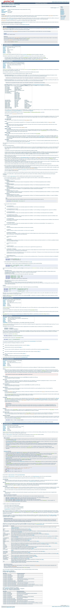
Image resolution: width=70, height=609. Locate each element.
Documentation (11, 4)
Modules (53, 1)
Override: (4, 50)
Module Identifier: (4, 11)
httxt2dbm (42, 349)
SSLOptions (51, 158)
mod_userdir (41, 59)
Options (52, 453)
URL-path (57, 398)
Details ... (28, 345)
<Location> (23, 458)
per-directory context (10, 441)
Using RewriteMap (32, 341)
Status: (3, 10)
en (57, 7)
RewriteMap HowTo (25, 357)
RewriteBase (15, 409)
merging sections (22, 461)
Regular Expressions (36, 476)
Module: (4, 52)
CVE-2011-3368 (38, 399)
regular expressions (11, 474)
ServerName (38, 133)
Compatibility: (5, 322)
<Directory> (44, 370)
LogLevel (49, 28)
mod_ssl (50, 122)
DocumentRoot (25, 57)
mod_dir (43, 391)
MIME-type (16, 557)
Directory (15, 441)
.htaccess (17, 452)
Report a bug (67, 1)
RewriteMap (35, 512)
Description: (4, 9)
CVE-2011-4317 (45, 399)
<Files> (28, 458)
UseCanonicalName (27, 112)
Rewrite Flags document (40, 524)
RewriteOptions (38, 461)
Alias (45, 57)
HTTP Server (6, 4)
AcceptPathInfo (44, 130)
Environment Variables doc (18, 110)
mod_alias (32, 413)
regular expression (9, 434)
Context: (4, 49)
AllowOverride (38, 454)
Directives (56, 1)
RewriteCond (29, 447)
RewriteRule (29, 54)
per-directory (25, 54)
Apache (2, 4)
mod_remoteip (27, 120)
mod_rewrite (5, 15)
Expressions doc (9, 110)
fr (58, 7)
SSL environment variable (25, 157)
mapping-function (41, 136)
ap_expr (31, 261)
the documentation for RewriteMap (38, 84)
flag (48, 515)
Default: (4, 48)
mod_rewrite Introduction (21, 474)
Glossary (61, 1)
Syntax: (4, 47)
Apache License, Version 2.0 (11, 607)
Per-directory (6, 451)
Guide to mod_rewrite (26, 24)
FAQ (58, 1)
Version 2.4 (15, 4)
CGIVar (57, 137)
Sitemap (64, 1)
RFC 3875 (31, 110)
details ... (18, 527)
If (7, 460)
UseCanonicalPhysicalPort (36, 112)
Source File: (4, 12)
